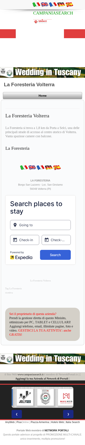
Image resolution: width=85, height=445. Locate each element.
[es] (69, 4)
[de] (61, 4)
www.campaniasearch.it (31, 374)
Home (43, 95)
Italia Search (73, 422)
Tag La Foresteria (13, 288)
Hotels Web (57, 422)
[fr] (53, 4)
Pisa (19, 422)
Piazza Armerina (40, 422)
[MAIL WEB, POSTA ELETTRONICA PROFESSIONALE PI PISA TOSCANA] (63, 397)
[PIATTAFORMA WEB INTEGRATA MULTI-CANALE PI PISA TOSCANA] (43, 397)
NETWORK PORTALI (56, 430)
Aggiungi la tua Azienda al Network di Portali (41, 378)
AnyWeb (10, 422)
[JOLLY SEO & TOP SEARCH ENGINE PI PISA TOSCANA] (22, 397)
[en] (44, 4)
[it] (36, 4)
